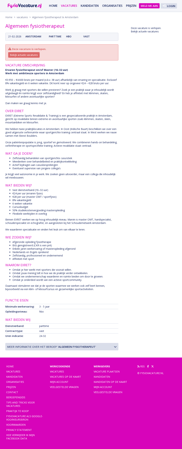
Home (53, 6)
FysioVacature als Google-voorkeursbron (24, 417)
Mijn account (59, 382)
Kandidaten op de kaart (110, 382)
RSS (142, 366)
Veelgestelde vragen (64, 387)
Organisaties (112, 6)
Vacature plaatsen (107, 371)
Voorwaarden (16, 424)
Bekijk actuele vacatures (24, 55)
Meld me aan (149, 5)
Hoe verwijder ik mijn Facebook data (20, 436)
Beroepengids (15, 397)
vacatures (69, 6)
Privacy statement (19, 430)
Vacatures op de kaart (65, 376)
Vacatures (57, 371)
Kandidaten (90, 6)
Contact (12, 392)
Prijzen (131, 6)
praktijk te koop (17, 411)
